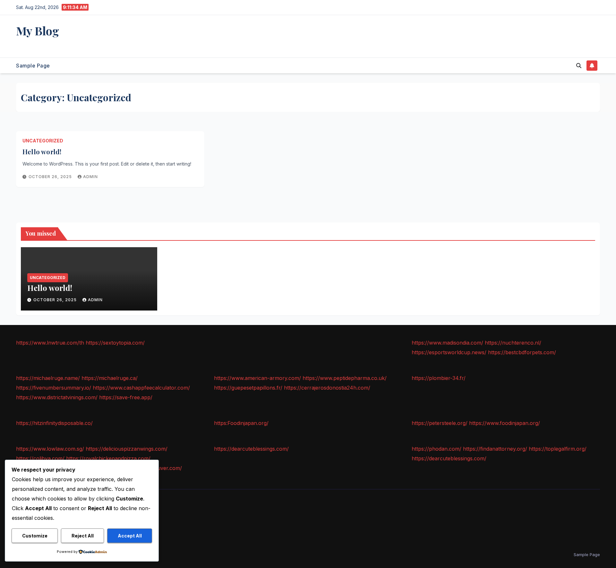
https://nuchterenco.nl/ (513, 342)
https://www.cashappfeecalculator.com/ (141, 387)
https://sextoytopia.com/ (115, 342)
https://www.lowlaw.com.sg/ (50, 449)
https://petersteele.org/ (439, 423)
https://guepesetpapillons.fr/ (248, 387)
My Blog (37, 30)
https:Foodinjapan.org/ (241, 423)
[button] (578, 65)
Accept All (130, 535)
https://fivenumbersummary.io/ (53, 387)
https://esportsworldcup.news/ (449, 352)
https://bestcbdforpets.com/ (522, 352)
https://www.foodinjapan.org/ (504, 423)
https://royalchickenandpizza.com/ (108, 458)
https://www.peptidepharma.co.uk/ (345, 378)
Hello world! (41, 151)
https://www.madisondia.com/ (447, 342)
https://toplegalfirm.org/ (557, 449)
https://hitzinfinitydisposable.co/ (54, 423)
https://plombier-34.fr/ (439, 378)
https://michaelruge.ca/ (109, 378)
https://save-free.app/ (125, 397)
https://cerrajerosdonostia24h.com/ (327, 387)
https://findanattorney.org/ (495, 449)
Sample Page (33, 65)
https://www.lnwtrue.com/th (50, 342)
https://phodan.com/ (436, 449)
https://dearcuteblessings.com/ (251, 449)
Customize (34, 535)
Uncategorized (42, 140)
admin (90, 176)
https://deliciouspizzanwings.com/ (126, 449)
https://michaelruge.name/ (48, 378)
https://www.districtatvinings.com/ (57, 397)
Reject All (83, 535)
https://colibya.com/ (40, 458)
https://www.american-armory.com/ (257, 378)
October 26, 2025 (51, 176)
